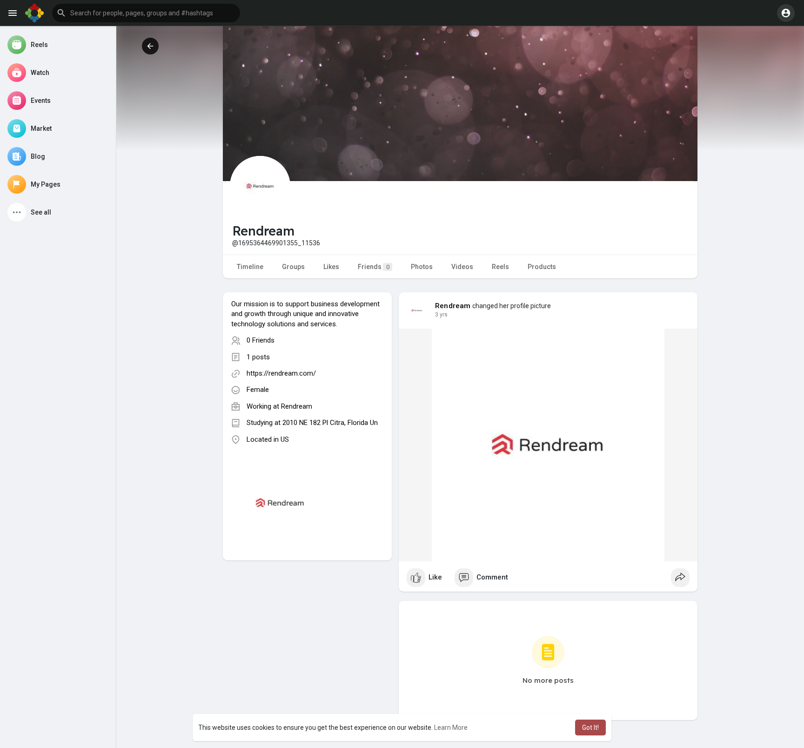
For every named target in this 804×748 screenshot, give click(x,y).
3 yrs (441, 314)
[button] (146, 13)
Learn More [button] (451, 727)
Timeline (250, 266)
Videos (462, 266)
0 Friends (261, 340)
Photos (422, 266)
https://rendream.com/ (281, 373)
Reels (500, 266)
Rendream (296, 406)
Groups (293, 266)
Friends (373, 266)
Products (542, 266)
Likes (331, 266)
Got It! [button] (590, 727)
